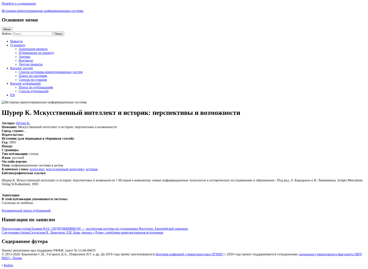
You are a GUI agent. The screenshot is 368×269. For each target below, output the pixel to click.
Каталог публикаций (25, 83)
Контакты (26, 60)
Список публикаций (34, 91)
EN (12, 95)
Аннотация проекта (33, 49)
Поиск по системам (33, 76)
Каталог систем (21, 68)
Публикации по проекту (36, 53)
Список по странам (33, 79)
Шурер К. (23, 123)
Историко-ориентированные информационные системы (42, 11)
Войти (8, 265)
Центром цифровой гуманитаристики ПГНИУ (189, 254)
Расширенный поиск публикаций (26, 210)
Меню (7, 29)
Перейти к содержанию (19, 3)
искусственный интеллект (65, 169)
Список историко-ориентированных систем (51, 72)
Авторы (24, 56)
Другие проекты (31, 64)
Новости (16, 41)
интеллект (37, 169)
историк (92, 169)
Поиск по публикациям (36, 87)
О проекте (17, 45)
